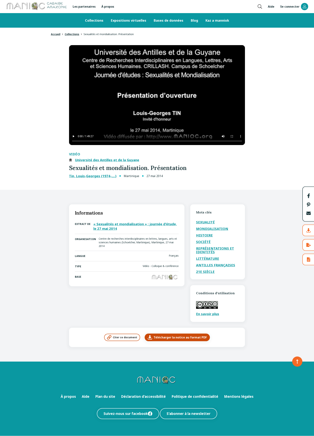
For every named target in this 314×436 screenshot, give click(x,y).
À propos (107, 7)
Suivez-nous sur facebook (126, 413)
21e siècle (205, 271)
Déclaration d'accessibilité (143, 396)
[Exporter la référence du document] (308, 245)
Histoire (204, 235)
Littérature (207, 258)
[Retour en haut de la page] (297, 361)
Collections (94, 20)
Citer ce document (125, 337)
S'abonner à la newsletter (188, 413)
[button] (308, 196)
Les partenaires (84, 7)
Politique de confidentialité (195, 396)
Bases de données (168, 20)
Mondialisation (212, 228)
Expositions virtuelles (128, 20)
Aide (271, 7)
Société (203, 241)
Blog (194, 20)
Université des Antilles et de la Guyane (107, 160)
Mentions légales (238, 396)
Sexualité (205, 222)
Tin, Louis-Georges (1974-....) (92, 176)
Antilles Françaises (215, 265)
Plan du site (105, 396)
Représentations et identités (215, 250)
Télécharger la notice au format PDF (180, 337)
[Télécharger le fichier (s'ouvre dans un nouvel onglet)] (308, 230)
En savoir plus (207, 314)
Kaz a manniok (217, 20)
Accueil (55, 34)
